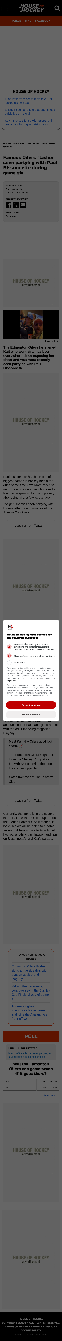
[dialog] (31, 670)
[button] (31, 662)
